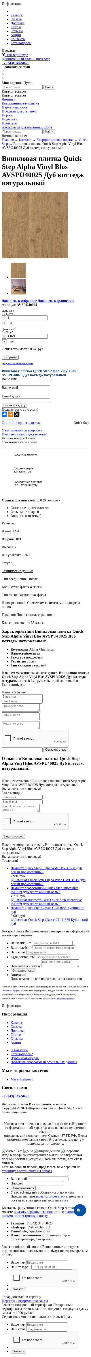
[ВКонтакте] (4, 414)
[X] (16, 414)
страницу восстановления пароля (27, 1171)
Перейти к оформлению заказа (25, 1301)
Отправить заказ (23, 970)
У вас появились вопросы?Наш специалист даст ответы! (24, 432)
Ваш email (18, 952)
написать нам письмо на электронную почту (44, 1214)
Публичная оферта (25, 1058)
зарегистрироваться (50, 1196)
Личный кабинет (14, 136)
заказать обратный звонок (33, 1212)
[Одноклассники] (10, 414)
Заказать (18, 1289)
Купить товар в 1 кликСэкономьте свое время (19, 440)
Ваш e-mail (19, 1178)
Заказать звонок (17, 67)
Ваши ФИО (21, 943)
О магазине (19, 1050)
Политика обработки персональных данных (44, 1062)
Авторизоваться (23, 1188)
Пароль (16, 1183)
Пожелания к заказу (26, 966)
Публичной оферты (11, 990)
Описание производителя (21, 423)
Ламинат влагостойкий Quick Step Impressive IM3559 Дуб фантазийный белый (44, 890)
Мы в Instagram (22, 1079)
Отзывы (17, 1038)
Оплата (16, 1027)
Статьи (16, 1034)
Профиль (8, 50)
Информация (11, 4)
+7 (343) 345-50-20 (15, 63)
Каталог (17, 1023)
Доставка (18, 1030)
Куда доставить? (23, 957)
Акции (16, 1042)
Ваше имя (18, 1262)
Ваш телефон (22, 947)
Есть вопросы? (22, 1054)
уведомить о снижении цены (17, 363)
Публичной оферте (65, 998)
